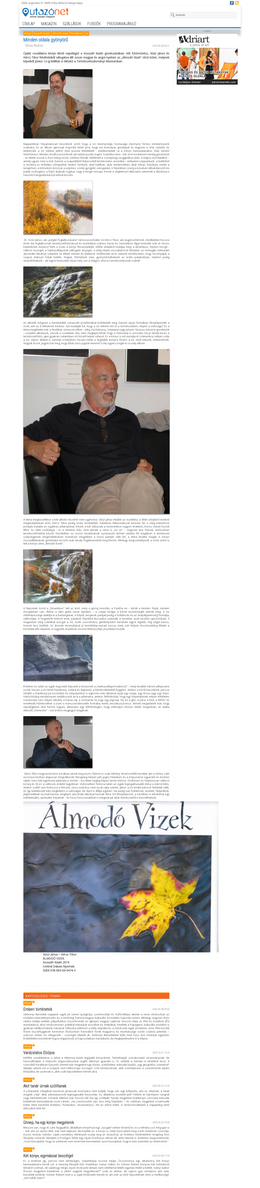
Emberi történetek (37, 1009)
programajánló (121, 23)
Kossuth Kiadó (42, 33)
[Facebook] (232, 2)
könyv (27, 33)
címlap (28, 23)
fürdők (94, 23)
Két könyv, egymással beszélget (48, 1155)
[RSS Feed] (236, 2)
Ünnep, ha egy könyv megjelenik (48, 1122)
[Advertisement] (207, 112)
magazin (49, 23)
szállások (72, 23)
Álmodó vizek (60, 33)
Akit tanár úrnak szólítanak (44, 1085)
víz (86, 33)
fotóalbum (76, 33)
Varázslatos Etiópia (38, 1052)
